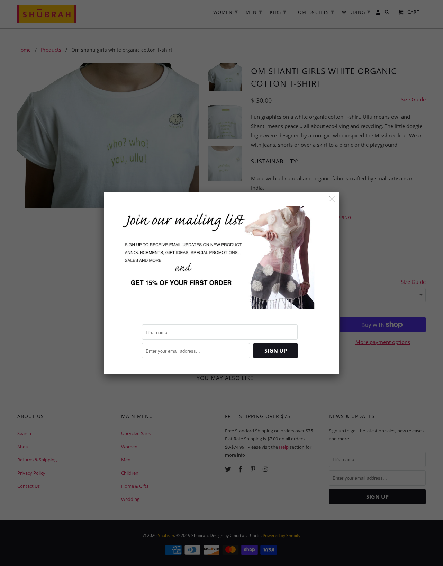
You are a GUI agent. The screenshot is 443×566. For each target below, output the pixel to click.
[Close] (332, 199)
